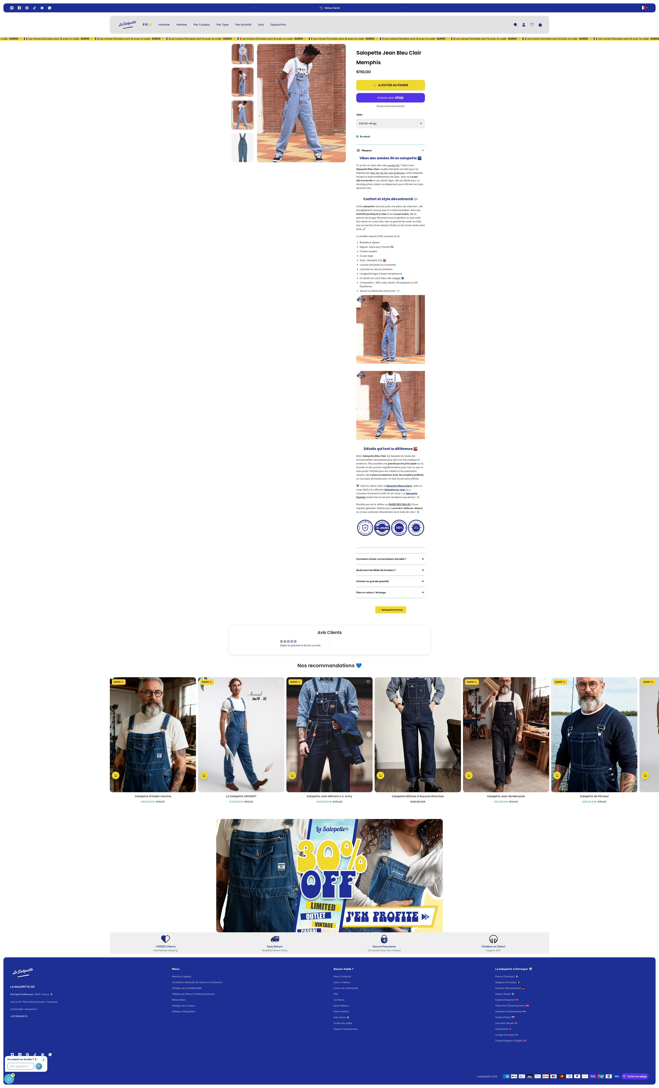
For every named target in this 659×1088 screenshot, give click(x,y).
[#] (329, 875)
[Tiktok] (34, 8)
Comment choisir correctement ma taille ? (381, 558)
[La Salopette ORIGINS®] (241, 734)
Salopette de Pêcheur (594, 796)
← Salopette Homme (391, 609)
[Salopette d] (153, 734)
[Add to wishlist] (191, 681)
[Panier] (540, 24)
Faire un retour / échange (371, 592)
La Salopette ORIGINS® (241, 796)
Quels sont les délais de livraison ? (376, 570)
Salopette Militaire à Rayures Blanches (418, 796)
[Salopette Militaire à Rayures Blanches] (418, 734)
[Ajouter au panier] (115, 775)
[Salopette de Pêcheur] (594, 734)
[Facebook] (19, 8)
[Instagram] (12, 8)
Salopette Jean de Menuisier (506, 796)
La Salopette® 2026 (487, 1076)
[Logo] (127, 25)
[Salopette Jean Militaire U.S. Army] (329, 734)
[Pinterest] (27, 8)
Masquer (367, 150)
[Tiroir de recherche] (515, 24)
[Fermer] (54, 1000)
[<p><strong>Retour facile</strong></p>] (329, 8)
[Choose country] (644, 7)
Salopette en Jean (394, 489)
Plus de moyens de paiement (391, 106)
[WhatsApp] (49, 8)
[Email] (42, 8)
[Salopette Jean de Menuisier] (506, 734)
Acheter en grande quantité (372, 581)
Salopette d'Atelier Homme (153, 796)
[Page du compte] (524, 24)
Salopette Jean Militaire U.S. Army (329, 796)
